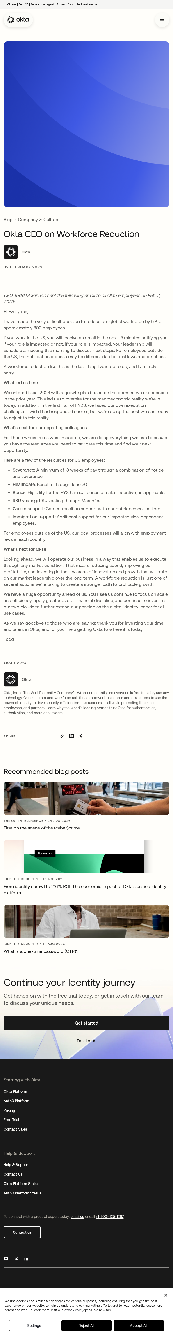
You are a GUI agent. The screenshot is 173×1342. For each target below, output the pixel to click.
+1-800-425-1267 (109, 1216)
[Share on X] (80, 736)
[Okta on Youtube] (6, 1259)
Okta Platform (15, 1091)
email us (77, 1216)
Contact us (22, 1232)
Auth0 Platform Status (22, 1193)
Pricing (9, 1110)
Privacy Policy (87, 1310)
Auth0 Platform (16, 1101)
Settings (34, 1326)
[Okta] (18, 19)
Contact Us (13, 1174)
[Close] (166, 1295)
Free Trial (11, 1120)
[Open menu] (162, 20)
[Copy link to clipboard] (62, 736)
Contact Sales (15, 1129)
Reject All (86, 1326)
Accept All (138, 1326)
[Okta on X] (16, 1259)
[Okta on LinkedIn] (26, 1259)
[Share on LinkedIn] (71, 736)
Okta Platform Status (21, 1184)
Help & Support (17, 1165)
